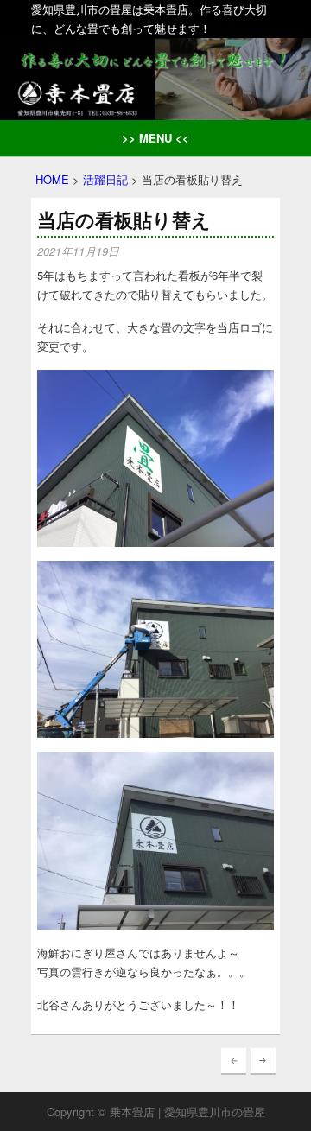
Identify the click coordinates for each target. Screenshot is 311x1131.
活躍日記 (105, 179)
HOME (52, 179)
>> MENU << (155, 138)
